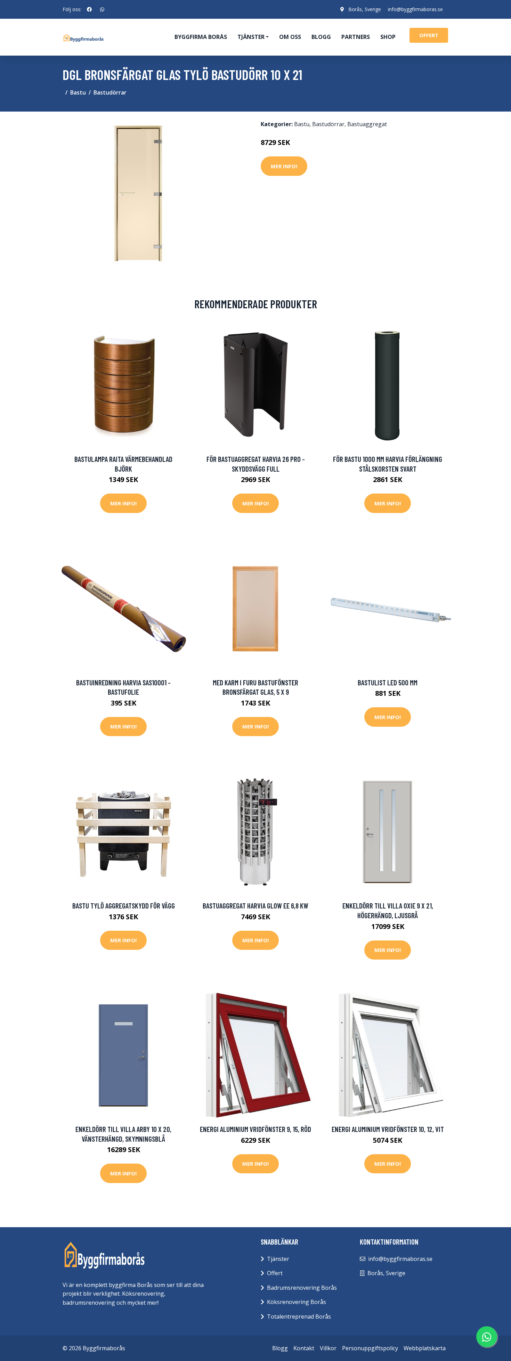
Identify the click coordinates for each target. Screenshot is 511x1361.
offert (428, 35)
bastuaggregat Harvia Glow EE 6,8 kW (255, 905)
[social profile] (89, 9)
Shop (388, 37)
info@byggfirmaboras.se (415, 9)
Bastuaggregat (367, 124)
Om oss (290, 37)
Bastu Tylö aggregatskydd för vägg (123, 905)
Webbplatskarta (425, 1348)
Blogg (321, 37)
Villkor (328, 1348)
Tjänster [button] (251, 37)
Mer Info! (284, 166)
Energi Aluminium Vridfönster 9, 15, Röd (255, 1129)
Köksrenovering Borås (296, 1302)
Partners (355, 37)
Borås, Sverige (364, 9)
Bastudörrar (110, 92)
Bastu (78, 92)
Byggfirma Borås (201, 37)
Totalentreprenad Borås (299, 1316)
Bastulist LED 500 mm (387, 682)
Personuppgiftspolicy (370, 1348)
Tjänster (278, 1259)
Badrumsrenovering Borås (302, 1287)
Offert (275, 1273)
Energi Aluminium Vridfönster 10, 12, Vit (388, 1129)
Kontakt (303, 1348)
